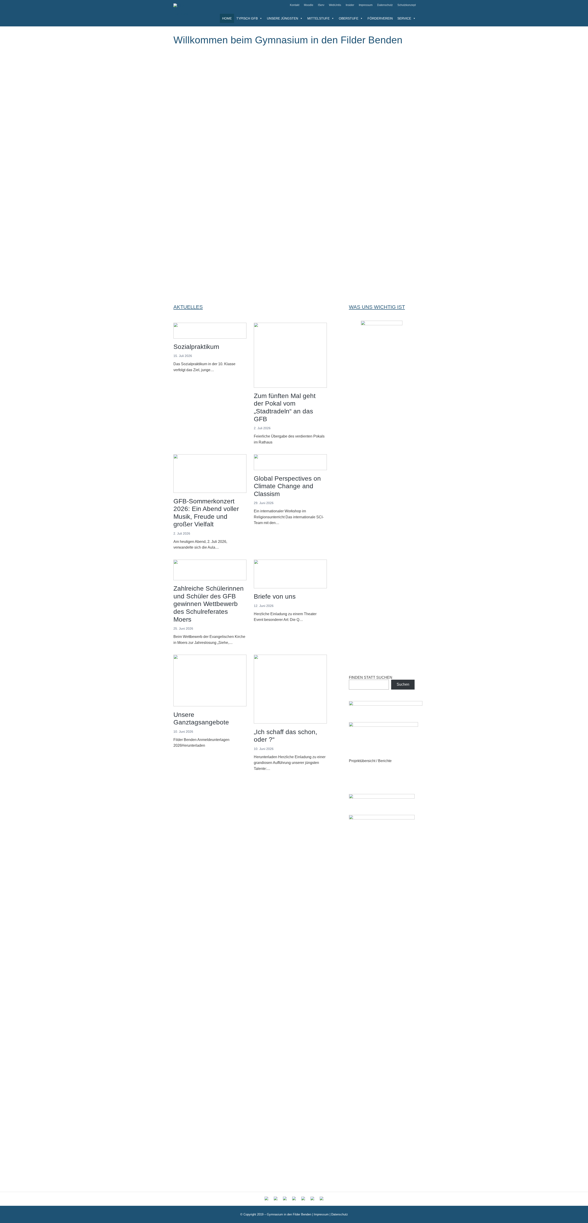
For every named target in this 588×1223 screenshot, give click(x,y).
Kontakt (294, 5)
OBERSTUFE (348, 18)
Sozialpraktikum (196, 346)
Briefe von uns (275, 596)
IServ (321, 5)
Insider (350, 5)
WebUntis (335, 5)
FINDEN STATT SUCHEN (370, 677)
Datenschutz (385, 5)
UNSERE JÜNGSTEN (282, 18)
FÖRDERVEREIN (380, 18)
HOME (227, 18)
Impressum (366, 5)
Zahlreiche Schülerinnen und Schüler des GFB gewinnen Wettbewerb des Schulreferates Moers (208, 604)
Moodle (308, 5)
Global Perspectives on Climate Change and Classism (287, 486)
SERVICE (404, 18)
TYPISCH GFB (247, 18)
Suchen (403, 684)
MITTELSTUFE (318, 18)
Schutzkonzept (406, 5)
